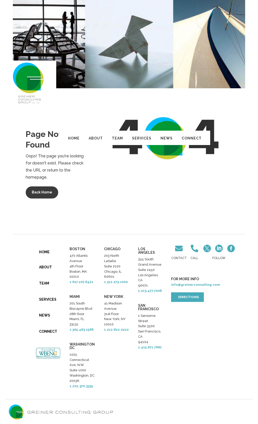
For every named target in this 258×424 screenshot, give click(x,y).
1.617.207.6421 (81, 282)
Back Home (42, 192)
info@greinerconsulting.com (195, 285)
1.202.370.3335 (81, 386)
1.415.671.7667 (150, 347)
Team (117, 138)
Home (74, 138)
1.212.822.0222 (116, 329)
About (96, 138)
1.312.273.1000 (116, 282)
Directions (188, 297)
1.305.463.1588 (81, 329)
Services (141, 138)
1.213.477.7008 (150, 291)
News (166, 138)
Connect (192, 138)
